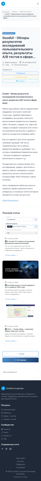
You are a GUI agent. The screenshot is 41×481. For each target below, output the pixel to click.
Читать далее (10, 255)
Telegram (21, 81)
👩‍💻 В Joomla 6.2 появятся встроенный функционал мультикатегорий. (20, 242)
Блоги (6, 432)
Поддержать (20, 464)
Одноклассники (21, 77)
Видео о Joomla (10, 416)
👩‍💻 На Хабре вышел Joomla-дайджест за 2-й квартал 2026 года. (20, 286)
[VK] (2, 449)
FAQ (5, 439)
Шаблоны (7, 413)
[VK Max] (10, 449)
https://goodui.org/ (10, 200)
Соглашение (20, 467)
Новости (14, 11)
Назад (21, 354)
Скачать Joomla (10, 419)
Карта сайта (20, 458)
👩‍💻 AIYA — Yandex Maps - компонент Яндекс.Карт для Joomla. (19, 330)
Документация (9, 410)
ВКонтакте (21, 73)
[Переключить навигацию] (38, 3)
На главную (21, 360)
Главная (6, 12)
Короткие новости (26, 11)
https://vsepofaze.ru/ (10, 372)
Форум (6, 436)
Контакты (20, 461)
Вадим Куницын (11, 62)
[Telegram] (6, 449)
